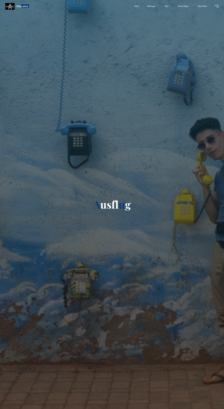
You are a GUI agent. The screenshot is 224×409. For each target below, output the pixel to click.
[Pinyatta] (10, 6)
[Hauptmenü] (216, 6)
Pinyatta (22, 6)
